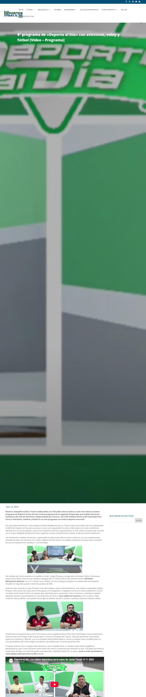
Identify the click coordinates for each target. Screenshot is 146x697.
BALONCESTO (43, 10)
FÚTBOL (30, 10)
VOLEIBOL (57, 10)
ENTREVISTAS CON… (27, 16)
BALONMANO (69, 10)
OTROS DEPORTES (108, 10)
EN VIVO (124, 10)
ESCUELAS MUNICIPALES (89, 10)
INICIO (21, 10)
